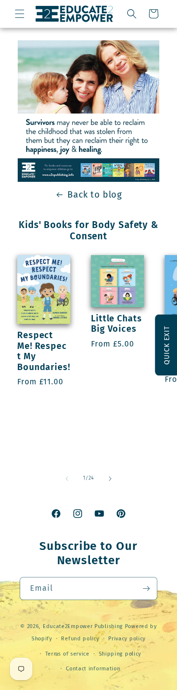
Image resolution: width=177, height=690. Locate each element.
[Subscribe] (146, 588)
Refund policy (80, 638)
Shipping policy (120, 654)
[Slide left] (67, 478)
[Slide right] (110, 478)
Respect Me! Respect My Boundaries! (43, 351)
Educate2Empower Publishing (83, 626)
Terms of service (67, 654)
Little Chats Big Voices (116, 324)
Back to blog (94, 194)
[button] (19, 14)
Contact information (93, 668)
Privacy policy (127, 638)
